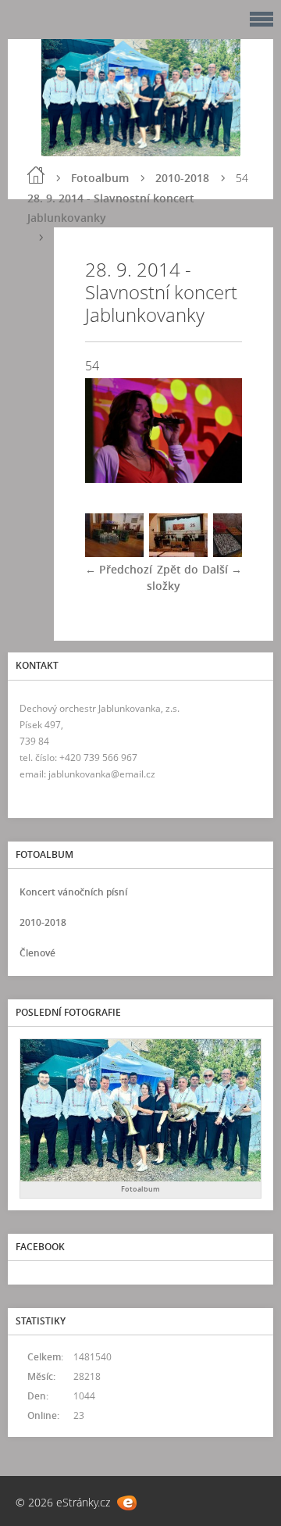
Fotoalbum (100, 177)
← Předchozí (118, 569)
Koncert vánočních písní (73, 892)
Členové (37, 953)
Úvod (35, 175)
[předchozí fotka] (110, 430)
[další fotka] (216, 430)
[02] (178, 552)
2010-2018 (182, 177)
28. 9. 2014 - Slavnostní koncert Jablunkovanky (110, 208)
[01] (114, 552)
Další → (222, 569)
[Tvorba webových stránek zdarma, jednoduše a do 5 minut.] (127, 1503)
